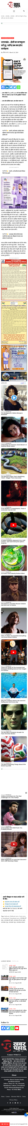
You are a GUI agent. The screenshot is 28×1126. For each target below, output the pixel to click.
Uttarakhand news (14, 918)
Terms (24, 1096)
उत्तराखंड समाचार (21, 922)
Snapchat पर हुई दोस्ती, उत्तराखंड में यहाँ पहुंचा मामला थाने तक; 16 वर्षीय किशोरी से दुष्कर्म (18, 1001)
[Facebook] (3, 87)
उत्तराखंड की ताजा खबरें (19, 920)
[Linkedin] (7, 87)
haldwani (6, 916)
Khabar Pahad (16, 1108)
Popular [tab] (15, 961)
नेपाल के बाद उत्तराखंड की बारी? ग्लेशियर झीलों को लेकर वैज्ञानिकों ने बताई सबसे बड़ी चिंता (18, 1012)
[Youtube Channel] (17, 1028)
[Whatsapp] (18, 87)
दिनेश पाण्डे (6, 52)
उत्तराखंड (3, 38)
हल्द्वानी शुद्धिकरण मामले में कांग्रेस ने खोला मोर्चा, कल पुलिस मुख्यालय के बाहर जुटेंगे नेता (18, 979)
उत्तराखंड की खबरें (8, 920)
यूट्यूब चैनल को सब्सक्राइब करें (13, 906)
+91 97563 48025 (16, 1089)
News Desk (12, 982)
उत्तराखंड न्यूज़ (4, 922)
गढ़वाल (12, 38)
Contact (8, 1096)
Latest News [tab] (6, 961)
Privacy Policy (13, 1100)
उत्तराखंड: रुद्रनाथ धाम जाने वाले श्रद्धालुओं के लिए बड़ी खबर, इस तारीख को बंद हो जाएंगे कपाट (17, 990)
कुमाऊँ (8, 38)
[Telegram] (11, 87)
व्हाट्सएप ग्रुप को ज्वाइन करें (12, 901)
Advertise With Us (16, 1096)
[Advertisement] (14, 878)
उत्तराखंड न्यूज (12, 922)
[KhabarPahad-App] (14, 69)
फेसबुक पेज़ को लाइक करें (11, 904)
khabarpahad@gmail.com (16, 1087)
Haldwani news (14, 916)
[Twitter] (15, 87)
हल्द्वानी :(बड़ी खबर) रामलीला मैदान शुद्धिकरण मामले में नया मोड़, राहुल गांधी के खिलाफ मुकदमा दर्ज (18, 968)
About (2, 1096)
